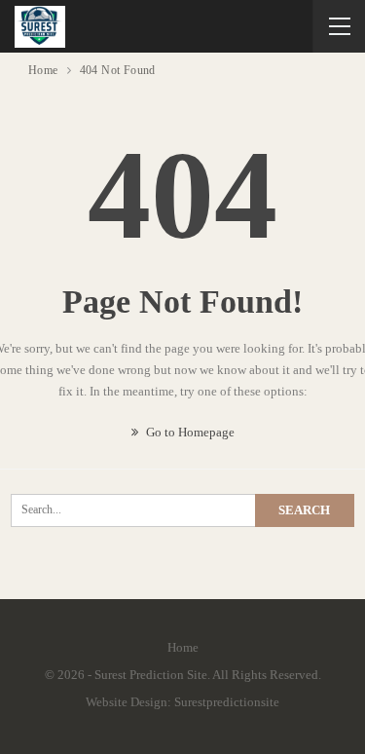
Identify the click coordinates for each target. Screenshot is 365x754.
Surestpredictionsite (226, 702)
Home (183, 647)
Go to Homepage (189, 432)
